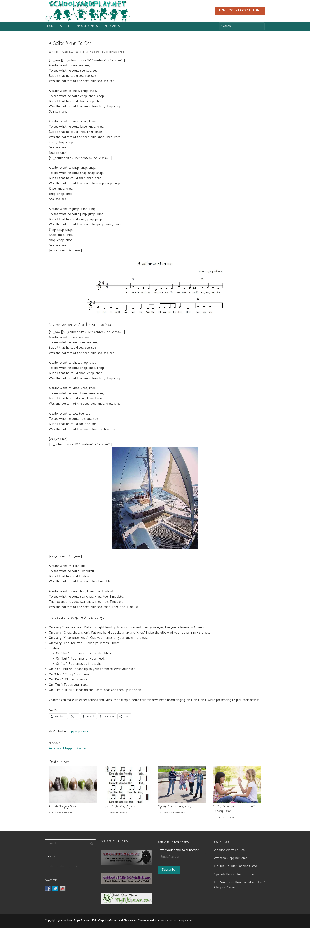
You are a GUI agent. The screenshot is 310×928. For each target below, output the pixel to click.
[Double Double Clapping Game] (128, 784)
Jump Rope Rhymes (173, 813)
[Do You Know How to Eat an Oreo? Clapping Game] (237, 784)
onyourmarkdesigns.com (177, 921)
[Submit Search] (261, 26)
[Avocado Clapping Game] (73, 784)
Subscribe (168, 870)
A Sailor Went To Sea (229, 850)
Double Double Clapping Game (121, 806)
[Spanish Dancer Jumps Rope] (182, 784)
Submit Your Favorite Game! (239, 10)
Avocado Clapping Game (62, 806)
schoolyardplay (62, 52)
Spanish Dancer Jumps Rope (175, 806)
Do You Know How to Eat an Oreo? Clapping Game (234, 808)
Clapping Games (115, 52)
